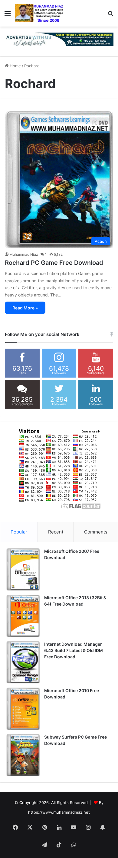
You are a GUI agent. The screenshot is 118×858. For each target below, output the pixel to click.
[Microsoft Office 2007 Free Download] (23, 569)
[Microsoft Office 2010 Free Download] (23, 709)
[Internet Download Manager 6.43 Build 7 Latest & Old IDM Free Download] (23, 662)
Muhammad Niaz (23, 254)
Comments (95, 532)
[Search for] (110, 15)
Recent (55, 532)
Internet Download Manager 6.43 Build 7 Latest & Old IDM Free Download (73, 650)
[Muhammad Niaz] (39, 13)
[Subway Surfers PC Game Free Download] (23, 755)
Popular (19, 532)
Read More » (25, 307)
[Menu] (8, 15)
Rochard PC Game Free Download (54, 262)
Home (14, 65)
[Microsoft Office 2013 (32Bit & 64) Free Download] (23, 616)
